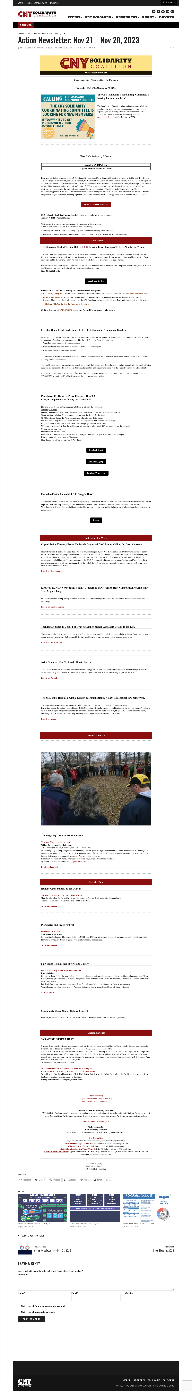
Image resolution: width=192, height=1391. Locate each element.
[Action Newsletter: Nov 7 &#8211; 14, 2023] (95, 1208)
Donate (54, 2)
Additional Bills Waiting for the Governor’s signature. (67, 303)
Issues (74, 17)
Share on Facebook (49, 945)
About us (127, 1380)
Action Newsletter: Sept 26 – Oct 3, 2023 (35, 1223)
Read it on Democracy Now (53, 570)
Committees (25, 2)
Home (20, 33)
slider (29, 1236)
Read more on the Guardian (137, 293)
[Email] (153, 11)
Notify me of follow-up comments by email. (43, 1306)
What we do (139, 1380)
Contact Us (168, 1380)
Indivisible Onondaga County (76, 1143)
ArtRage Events (48, 992)
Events (72, 47)
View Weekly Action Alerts (87, 47)
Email (74, 1293)
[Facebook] (158, 11)
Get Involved (98, 17)
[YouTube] (167, 11)
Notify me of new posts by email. (38, 1312)
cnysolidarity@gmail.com (107, 117)
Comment (23, 1274)
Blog (66, 47)
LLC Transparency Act (53, 293)
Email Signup (41, 2)
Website (129, 1293)
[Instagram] (172, 11)
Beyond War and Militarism (56, 1151)
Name (21, 1293)
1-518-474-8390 (65, 310)
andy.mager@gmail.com (76, 861)
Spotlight (40, 1236)
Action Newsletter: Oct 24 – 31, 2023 (138, 1223)
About (148, 17)
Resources (126, 17)
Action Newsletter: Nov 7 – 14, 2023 (85, 1223)
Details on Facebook (49, 866)
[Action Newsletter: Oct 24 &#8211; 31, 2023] (147, 1208)
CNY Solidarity (26, 47)
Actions (28, 33)
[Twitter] (163, 11)
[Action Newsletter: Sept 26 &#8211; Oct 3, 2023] (43, 1208)
